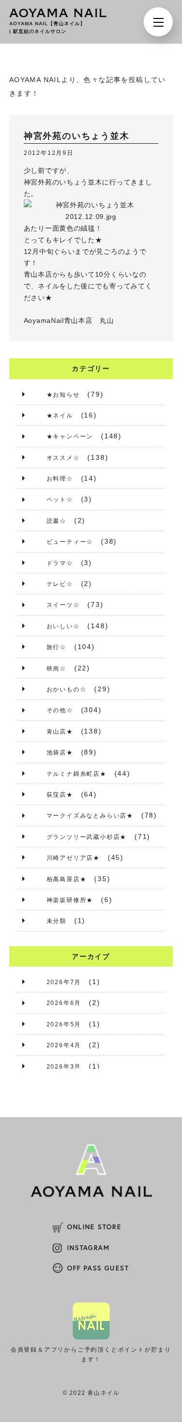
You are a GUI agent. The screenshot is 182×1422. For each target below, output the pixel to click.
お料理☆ (60, 478)
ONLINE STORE (94, 1226)
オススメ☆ (63, 457)
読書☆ (56, 521)
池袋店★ (60, 752)
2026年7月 (64, 982)
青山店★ (60, 731)
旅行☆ (56, 647)
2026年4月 (64, 1045)
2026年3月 (64, 1066)
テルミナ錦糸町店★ (77, 773)
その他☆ (60, 710)
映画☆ (56, 668)
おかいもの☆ (67, 689)
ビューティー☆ (70, 541)
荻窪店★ (60, 794)
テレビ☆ (60, 584)
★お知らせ (63, 394)
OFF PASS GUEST (98, 1268)
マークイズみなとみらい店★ (90, 815)
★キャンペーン (70, 436)
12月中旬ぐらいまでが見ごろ (71, 251)
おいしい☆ (63, 626)
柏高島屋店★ (67, 879)
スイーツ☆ (63, 605)
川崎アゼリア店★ (73, 857)
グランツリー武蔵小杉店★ (87, 837)
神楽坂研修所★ (70, 900)
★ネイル (60, 415)
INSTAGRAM (88, 1247)
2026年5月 (64, 1024)
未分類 (56, 921)
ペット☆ (60, 499)
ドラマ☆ (60, 563)
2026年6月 (64, 1003)
